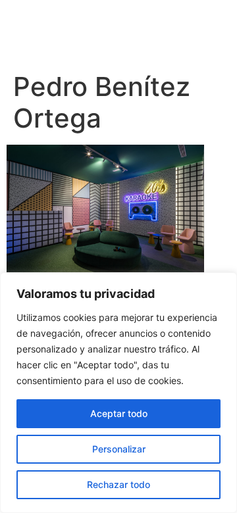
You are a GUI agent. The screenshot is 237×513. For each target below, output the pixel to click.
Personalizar (118, 448)
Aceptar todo (118, 413)
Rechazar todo (118, 484)
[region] (118, 392)
